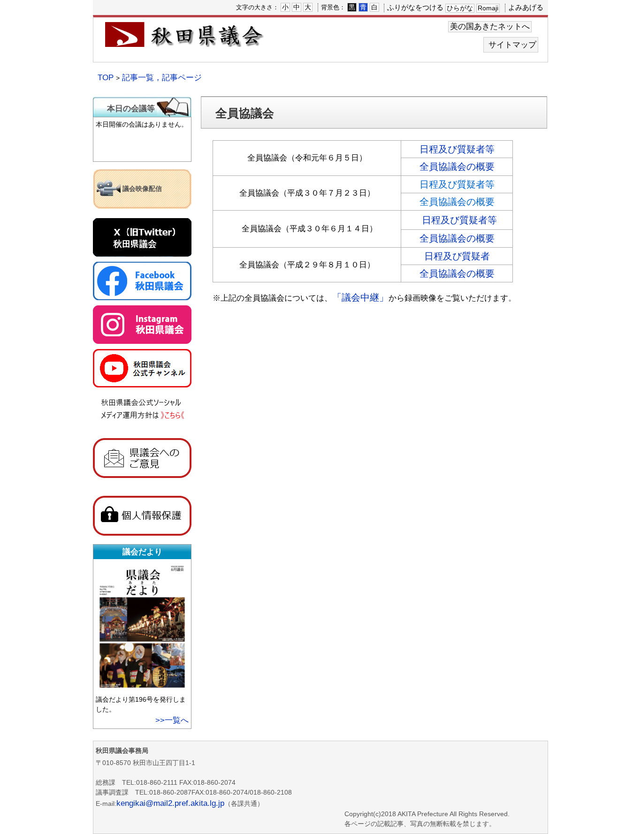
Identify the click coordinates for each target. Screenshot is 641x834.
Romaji (488, 8)
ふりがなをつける (415, 7)
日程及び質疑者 (457, 256)
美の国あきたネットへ (490, 26)
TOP (106, 77)
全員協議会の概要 (457, 166)
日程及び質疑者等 (457, 149)
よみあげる (525, 7)
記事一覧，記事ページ (162, 77)
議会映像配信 (142, 188)
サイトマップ (512, 44)
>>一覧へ (172, 720)
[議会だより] (143, 688)
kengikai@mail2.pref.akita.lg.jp (170, 803)
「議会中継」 (360, 297)
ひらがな (460, 8)
